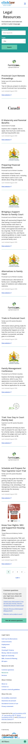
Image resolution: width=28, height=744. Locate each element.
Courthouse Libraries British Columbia (7, 5)
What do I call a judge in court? (12, 614)
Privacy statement (7, 706)
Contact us (5, 687)
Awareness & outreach (9, 701)
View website (6, 95)
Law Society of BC (9, 715)
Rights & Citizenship (8, 656)
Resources (5, 672)
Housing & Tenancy (8, 650)
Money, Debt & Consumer (10, 653)
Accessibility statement (9, 698)
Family (4, 647)
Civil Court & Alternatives (9, 639)
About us (4, 684)
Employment (6, 644)
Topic (4, 38)
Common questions (8, 670)
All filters (5, 741)
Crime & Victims (7, 642)
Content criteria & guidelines (11, 689)
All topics (4, 661)
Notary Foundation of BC (11, 716)
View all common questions (14, 620)
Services (4, 675)
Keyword (5, 29)
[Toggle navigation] (24, 3)
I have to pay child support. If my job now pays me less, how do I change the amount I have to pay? (13, 603)
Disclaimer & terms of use (10, 703)
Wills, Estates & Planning (9, 658)
